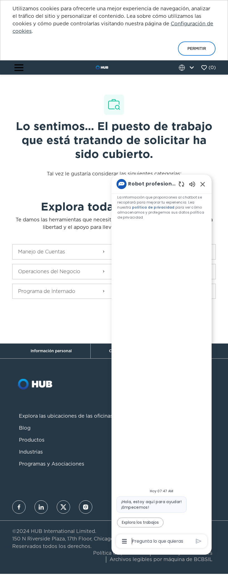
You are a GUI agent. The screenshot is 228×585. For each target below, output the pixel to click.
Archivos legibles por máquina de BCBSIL (161, 559)
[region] (161, 362)
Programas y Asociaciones (51, 464)
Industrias (31, 452)
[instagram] (85, 507)
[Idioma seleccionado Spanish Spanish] (187, 67)
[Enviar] (198, 541)
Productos (31, 440)
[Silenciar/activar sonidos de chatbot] (192, 184)
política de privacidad (153, 207)
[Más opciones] (124, 541)
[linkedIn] (41, 507)
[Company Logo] (102, 67)
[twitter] (63, 507)
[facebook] (19, 507)
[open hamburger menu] (19, 67)
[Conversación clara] (181, 184)
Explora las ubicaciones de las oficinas (66, 416)
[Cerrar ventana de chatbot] (202, 184)
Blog (25, 428)
